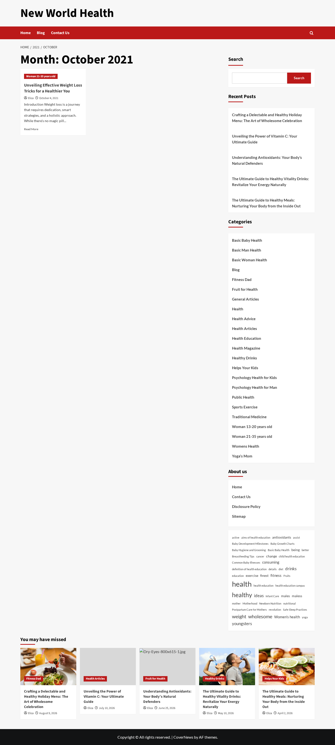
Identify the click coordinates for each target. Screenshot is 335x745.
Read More (31, 129)
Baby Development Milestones (250, 543)
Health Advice (244, 318)
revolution (275, 609)
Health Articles (244, 328)
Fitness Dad (242, 279)
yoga (305, 617)
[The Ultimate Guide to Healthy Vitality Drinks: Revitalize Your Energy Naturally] (227, 666)
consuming (270, 562)
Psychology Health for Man (254, 387)
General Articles (245, 299)
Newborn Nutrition (270, 603)
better (305, 550)
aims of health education (255, 537)
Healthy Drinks (244, 358)
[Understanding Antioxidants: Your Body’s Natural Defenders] (167, 666)
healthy (242, 594)
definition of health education (249, 569)
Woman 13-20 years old (252, 426)
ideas (259, 595)
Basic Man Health (246, 250)
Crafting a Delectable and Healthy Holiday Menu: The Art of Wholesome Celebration (267, 118)
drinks (290, 568)
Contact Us (60, 33)
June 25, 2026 (166, 708)
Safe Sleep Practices (295, 609)
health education (263, 585)
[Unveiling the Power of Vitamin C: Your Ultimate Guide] (108, 666)
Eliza (31, 98)
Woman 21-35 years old (40, 76)
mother (236, 603)
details (273, 569)
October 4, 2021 (48, 98)
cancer (260, 556)
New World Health (67, 13)
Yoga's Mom (242, 456)
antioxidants (281, 537)
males (285, 596)
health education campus (290, 585)
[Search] (312, 33)
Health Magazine (246, 348)
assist (296, 537)
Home (25, 33)
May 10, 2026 (226, 713)
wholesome (260, 616)
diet (281, 569)
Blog (41, 33)
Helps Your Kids (245, 368)
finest (264, 576)
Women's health (287, 617)
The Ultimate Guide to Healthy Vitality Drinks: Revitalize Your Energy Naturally (270, 182)
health (242, 584)
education (238, 575)
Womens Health (245, 446)
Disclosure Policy (246, 506)
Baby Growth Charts (283, 543)
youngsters (242, 623)
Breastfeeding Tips (243, 556)
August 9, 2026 (48, 713)
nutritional (289, 603)
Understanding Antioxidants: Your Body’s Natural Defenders (267, 160)
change (271, 556)
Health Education (246, 338)
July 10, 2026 (107, 708)
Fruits (286, 575)
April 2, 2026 (285, 713)
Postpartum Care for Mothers (249, 609)
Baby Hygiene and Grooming (249, 550)
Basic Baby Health (247, 240)
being (295, 550)
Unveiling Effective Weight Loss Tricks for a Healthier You (53, 88)
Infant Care (272, 596)
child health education (292, 556)
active (235, 537)
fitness (276, 575)
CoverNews (183, 737)
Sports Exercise (245, 407)
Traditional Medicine (249, 417)
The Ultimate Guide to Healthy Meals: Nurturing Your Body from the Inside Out (266, 203)
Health (237, 309)
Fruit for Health (245, 289)
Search (235, 59)
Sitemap (238, 516)
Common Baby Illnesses (246, 562)
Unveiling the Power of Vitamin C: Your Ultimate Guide (264, 139)
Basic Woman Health (249, 260)
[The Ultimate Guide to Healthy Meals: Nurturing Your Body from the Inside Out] (287, 666)
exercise (252, 576)
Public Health (243, 397)
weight (239, 616)
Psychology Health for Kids (254, 377)
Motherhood (250, 603)
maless (297, 596)
